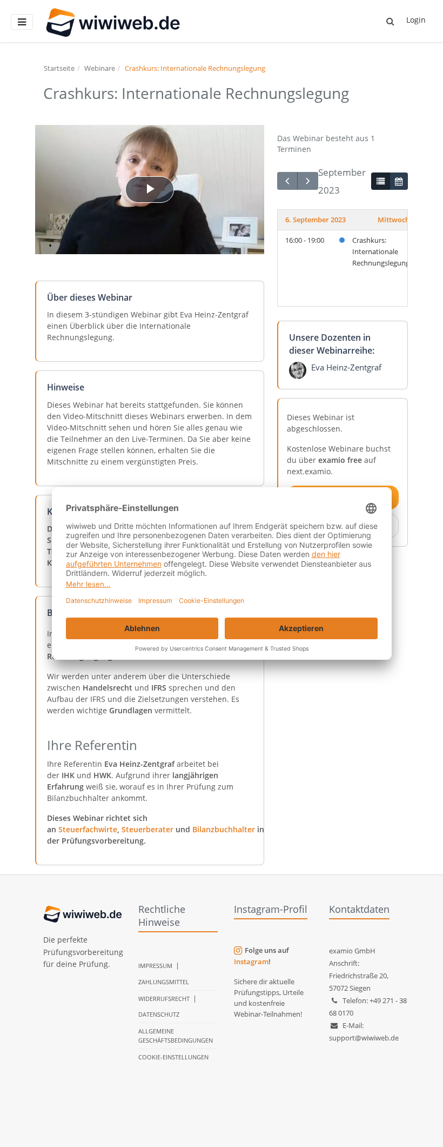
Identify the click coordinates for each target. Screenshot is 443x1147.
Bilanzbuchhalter (223, 829)
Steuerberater (147, 829)
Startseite (59, 68)
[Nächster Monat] (307, 181)
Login (416, 20)
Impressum (155, 966)
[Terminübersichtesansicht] (380, 181)
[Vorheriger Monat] (287, 181)
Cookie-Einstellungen (173, 1057)
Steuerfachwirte (87, 829)
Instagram (251, 961)
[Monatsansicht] (399, 181)
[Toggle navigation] (22, 22)
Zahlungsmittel (163, 982)
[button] (390, 21)
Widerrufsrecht (164, 998)
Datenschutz (158, 1014)
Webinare (99, 68)
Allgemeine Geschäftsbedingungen (175, 1036)
